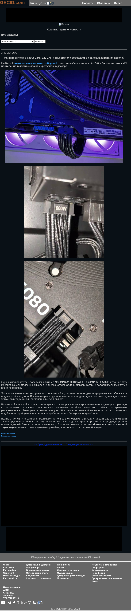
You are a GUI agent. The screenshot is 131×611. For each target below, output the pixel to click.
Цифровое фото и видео (71, 575)
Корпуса (61, 567)
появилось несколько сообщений (35, 63)
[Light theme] (50, 3)
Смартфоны (98, 567)
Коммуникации (100, 570)
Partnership (9, 570)
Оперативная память (38, 570)
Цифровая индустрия (38, 565)
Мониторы (63, 578)
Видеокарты (33, 575)
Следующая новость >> (79, 444)
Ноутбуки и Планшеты (104, 565)
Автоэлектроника (102, 575)
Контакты (8, 567)
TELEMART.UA (11, 598)
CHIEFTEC (8, 593)
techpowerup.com (8, 433)
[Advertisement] (64, 15)
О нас (6, 565)
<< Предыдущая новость (49, 444)
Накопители (63, 565)
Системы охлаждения (38, 578)
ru (32, 3)
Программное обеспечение (107, 578)
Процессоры (33, 567)
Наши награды (11, 575)
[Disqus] (64, 486)
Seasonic (8, 595)
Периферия (98, 573)
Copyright (8, 573)
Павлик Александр (8, 436)
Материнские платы (37, 573)
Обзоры (102, 3)
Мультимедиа (65, 573)
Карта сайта (10, 578)
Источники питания (68, 570)
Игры (95, 581)
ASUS (6, 590)
